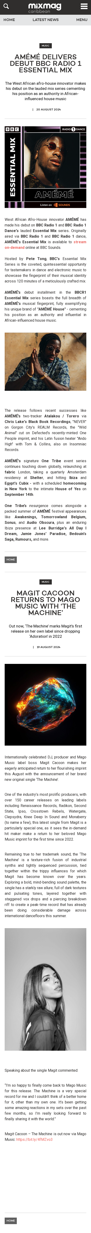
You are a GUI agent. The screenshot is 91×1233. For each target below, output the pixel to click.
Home (9, 20)
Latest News (46, 20)
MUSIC (45, 46)
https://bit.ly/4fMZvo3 (34, 1139)
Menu (82, 20)
